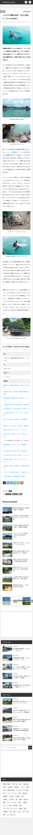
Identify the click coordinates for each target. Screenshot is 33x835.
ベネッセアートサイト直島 (22, 790)
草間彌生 (5, 796)
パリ (8, 793)
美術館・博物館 (6, 784)
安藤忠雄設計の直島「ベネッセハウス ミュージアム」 (21, 658)
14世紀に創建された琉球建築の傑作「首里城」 (15, 476)
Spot (3, 11)
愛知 (10, 805)
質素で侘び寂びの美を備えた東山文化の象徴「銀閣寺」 (21, 720)
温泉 (20, 805)
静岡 (4, 802)
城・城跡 (11, 799)
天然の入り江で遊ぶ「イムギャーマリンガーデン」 (16, 430)
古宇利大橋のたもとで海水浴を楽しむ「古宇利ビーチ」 (17, 408)
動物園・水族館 (10, 790)
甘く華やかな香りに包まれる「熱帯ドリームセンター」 (17, 455)
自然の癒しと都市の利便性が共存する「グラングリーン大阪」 (21, 517)
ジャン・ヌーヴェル (11, 802)
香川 (4, 793)
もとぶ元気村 (7, 377)
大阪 (16, 799)
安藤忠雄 (16, 787)
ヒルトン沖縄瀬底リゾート (14, 152)
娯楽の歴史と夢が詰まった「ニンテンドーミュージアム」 (21, 702)
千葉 (10, 811)
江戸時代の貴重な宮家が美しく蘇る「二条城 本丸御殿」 (21, 526)
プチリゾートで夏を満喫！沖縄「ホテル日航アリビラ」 (17, 472)
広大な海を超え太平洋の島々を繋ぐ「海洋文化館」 (16, 451)
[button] (26, 2)
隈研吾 (24, 802)
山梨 (22, 796)
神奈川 (4, 787)
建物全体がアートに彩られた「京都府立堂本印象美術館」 (21, 729)
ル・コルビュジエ (11, 814)
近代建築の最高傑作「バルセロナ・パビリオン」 (21, 649)
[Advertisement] (16, 624)
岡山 (14, 811)
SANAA (19, 802)
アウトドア (8, 494)
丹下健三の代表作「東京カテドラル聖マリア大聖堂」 (21, 677)
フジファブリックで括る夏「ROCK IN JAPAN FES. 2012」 (20, 535)
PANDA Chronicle (9, 2)
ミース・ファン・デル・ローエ (10, 808)
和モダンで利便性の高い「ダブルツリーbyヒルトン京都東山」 (21, 711)
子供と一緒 (15, 494)
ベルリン (5, 805)
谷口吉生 (11, 796)
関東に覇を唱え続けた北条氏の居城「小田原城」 (21, 509)
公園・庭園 (25, 784)
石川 (24, 811)
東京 (20, 784)
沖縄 (21, 494)
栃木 (28, 811)
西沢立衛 (26, 799)
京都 (4, 790)
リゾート (22, 787)
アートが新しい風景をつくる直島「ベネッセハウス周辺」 (21, 668)
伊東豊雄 (5, 811)
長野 (20, 799)
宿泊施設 (10, 787)
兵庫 (4, 814)
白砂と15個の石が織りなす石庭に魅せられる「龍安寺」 (21, 552)
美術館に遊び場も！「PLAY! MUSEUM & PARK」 (21, 586)
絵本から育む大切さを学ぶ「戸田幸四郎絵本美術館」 (20, 560)
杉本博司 (17, 796)
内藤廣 (20, 808)
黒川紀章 (15, 805)
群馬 (25, 808)
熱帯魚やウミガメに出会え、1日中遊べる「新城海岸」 (16, 425)
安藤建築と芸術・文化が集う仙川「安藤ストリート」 (21, 686)
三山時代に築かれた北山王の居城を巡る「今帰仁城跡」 (17, 404)
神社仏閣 (25, 793)
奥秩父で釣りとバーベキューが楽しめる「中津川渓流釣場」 (21, 569)
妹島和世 (5, 799)
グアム (19, 811)
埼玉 (20, 793)
